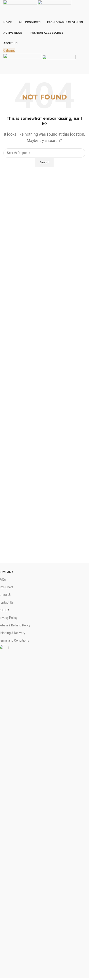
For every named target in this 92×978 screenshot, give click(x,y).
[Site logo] (20, 8)
